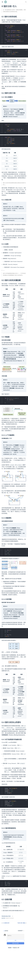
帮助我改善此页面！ (6, 916)
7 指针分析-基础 (21, 923)
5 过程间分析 (6, 923)
